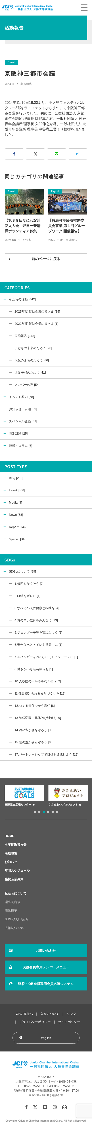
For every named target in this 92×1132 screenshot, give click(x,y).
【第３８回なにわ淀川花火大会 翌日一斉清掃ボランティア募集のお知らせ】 (22, 226)
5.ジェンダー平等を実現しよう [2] (38, 632)
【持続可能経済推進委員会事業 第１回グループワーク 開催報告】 (66, 226)
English (46, 1037)
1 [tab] (35, 812)
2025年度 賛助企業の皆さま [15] (37, 311)
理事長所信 (12, 902)
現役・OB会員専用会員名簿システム (46, 984)
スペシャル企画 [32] (23, 421)
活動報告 (11, 853)
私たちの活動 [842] (22, 299)
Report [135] (18, 527)
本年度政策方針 (16, 844)
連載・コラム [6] (20, 445)
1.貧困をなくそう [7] (29, 583)
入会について (49, 1014)
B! (77, 154)
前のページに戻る (46, 259)
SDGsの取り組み (17, 919)
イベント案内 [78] (21, 397)
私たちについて (16, 893)
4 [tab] (48, 812)
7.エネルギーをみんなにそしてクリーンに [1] (46, 657)
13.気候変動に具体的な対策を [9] (38, 718)
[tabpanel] (21, 796)
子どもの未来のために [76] (33, 348)
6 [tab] (57, 812)
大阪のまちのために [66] (32, 360)
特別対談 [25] (18, 433)
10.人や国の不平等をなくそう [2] (38, 681)
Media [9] (15, 502)
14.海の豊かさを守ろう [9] (33, 730)
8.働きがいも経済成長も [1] (34, 669)
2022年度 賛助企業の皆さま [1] (36, 323)
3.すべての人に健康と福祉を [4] (37, 608)
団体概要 (11, 910)
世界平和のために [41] (30, 372)
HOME (9, 836)
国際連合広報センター (15, 804)
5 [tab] (53, 812)
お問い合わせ (46, 950)
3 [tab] (44, 812)
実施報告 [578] (25, 336)
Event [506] (17, 490)
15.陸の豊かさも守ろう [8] (33, 742)
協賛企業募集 (14, 879)
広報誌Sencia (14, 928)
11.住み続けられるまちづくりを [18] (40, 693)
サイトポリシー (69, 1022)
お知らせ (11, 862)
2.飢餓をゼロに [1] (27, 596)
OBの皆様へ (24, 1014)
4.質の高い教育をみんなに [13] (36, 620)
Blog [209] (16, 478)
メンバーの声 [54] (27, 384)
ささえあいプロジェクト (60, 804)
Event (11, 62)
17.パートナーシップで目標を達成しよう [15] (46, 754)
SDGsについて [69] (22, 571)
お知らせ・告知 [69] (23, 409)
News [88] (16, 514)
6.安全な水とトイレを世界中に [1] (38, 644)
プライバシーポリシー (35, 1022)
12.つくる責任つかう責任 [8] (35, 705)
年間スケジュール (17, 870)
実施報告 (26, 84)
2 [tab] (39, 812)
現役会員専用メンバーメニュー (46, 967)
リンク (71, 1014)
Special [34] (17, 539)
